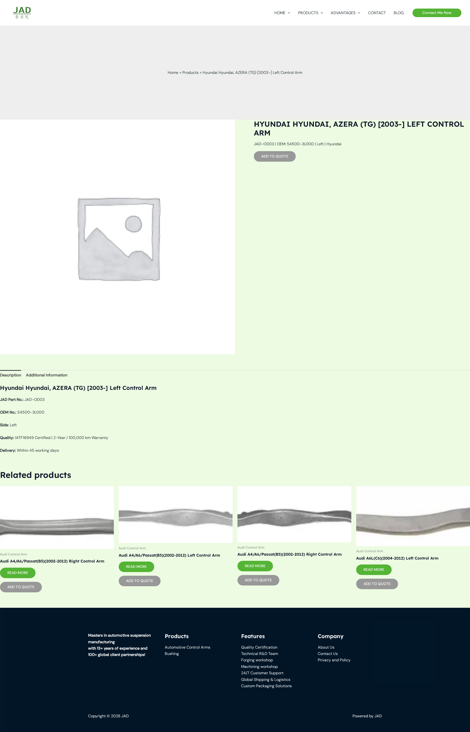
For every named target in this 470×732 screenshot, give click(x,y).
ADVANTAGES (343, 12)
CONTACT (377, 12)
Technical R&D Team (259, 653)
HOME (279, 12)
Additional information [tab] (46, 375)
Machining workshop (259, 666)
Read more (17, 572)
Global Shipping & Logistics (265, 679)
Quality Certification (259, 647)
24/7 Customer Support (262, 673)
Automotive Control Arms (187, 647)
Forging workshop (257, 660)
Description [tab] (10, 375)
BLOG (399, 12)
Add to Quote (274, 156)
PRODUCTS (308, 12)
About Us (326, 647)
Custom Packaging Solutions (266, 685)
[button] (436, 13)
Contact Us (328, 653)
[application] (287, 13)
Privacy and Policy (334, 660)
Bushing (172, 653)
